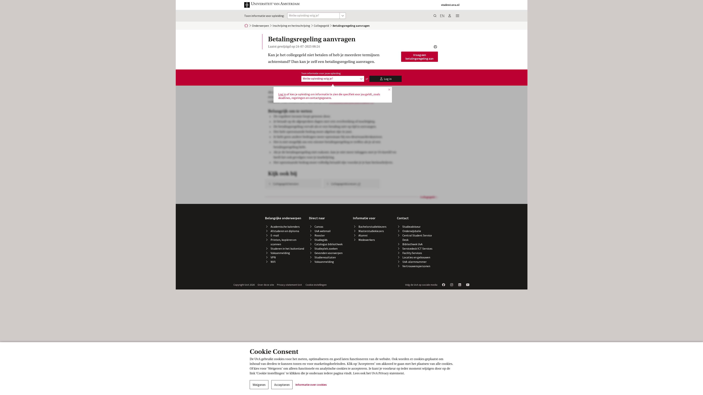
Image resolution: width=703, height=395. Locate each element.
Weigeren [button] (259, 385)
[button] (272, 5)
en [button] (442, 15)
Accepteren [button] (282, 385)
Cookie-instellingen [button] (316, 284)
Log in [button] (282, 94)
